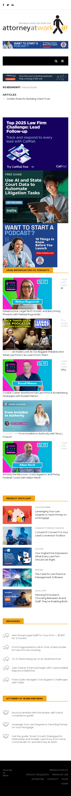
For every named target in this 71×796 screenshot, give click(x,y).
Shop (65, 779)
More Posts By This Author (20, 87)
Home (64, 783)
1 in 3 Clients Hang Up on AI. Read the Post (36, 658)
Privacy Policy (59, 770)
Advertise (37, 779)
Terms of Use (60, 774)
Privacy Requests (37, 774)
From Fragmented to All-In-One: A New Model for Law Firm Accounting (39, 648)
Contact (52, 779)
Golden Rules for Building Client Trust (28, 98)
